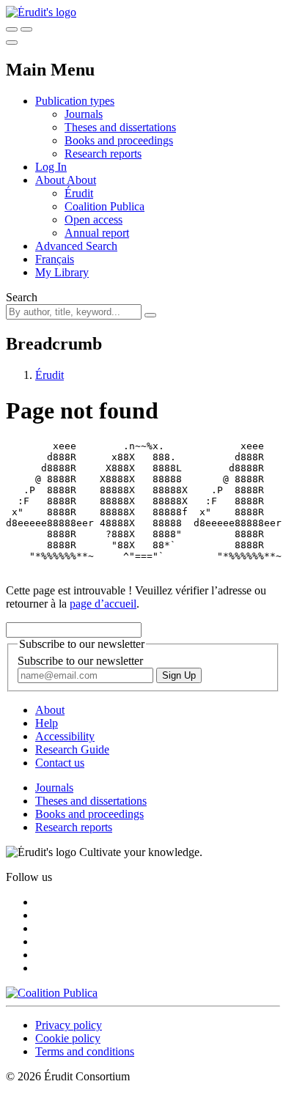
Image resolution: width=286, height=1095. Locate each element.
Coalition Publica (104, 206)
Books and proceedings (119, 140)
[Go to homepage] (41, 12)
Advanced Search (76, 246)
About (81, 180)
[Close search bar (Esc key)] (26, 29)
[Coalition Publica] (52, 993)
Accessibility (65, 736)
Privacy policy (68, 1025)
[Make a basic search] (12, 29)
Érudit (79, 193)
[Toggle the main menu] (12, 42)
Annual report (97, 232)
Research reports (103, 153)
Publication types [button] (74, 101)
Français (54, 259)
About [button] (51, 180)
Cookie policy (67, 1038)
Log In (51, 167)
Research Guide (72, 749)
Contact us (59, 762)
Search (21, 297)
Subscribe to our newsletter (80, 661)
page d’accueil (103, 603)
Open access (93, 219)
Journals (84, 114)
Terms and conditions (84, 1051)
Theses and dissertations (120, 127)
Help (46, 723)
